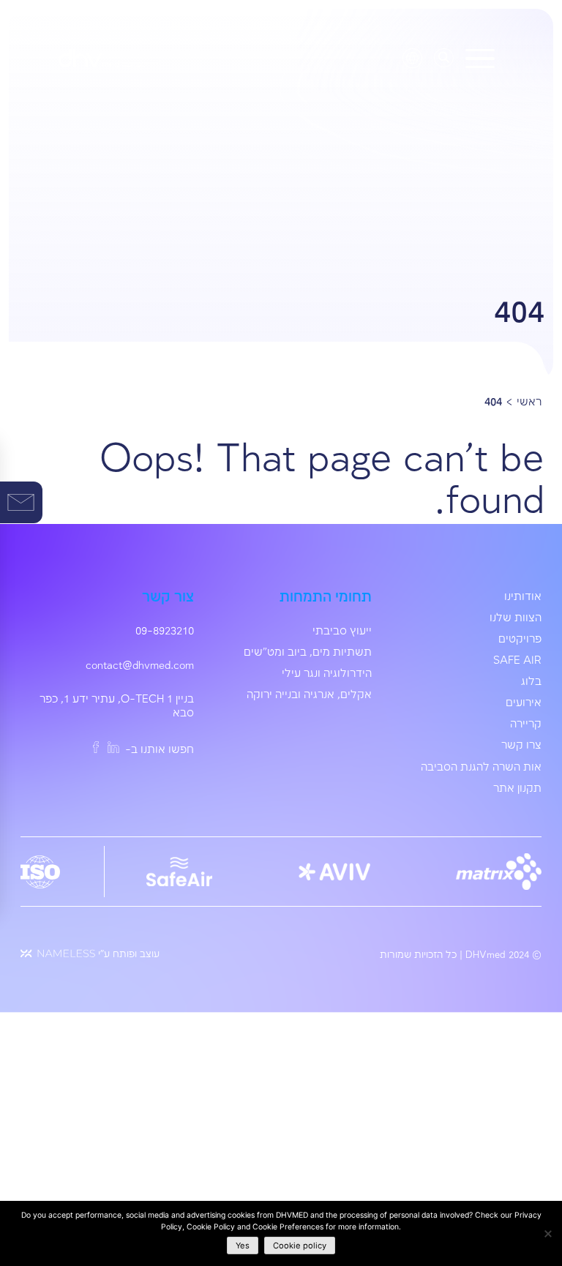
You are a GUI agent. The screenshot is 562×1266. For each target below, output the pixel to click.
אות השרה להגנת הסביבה (481, 768)
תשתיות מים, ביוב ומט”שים (308, 653)
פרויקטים (520, 639)
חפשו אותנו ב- (158, 750)
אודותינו (523, 597)
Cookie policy (299, 1245)
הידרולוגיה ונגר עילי (327, 674)
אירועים (524, 703)
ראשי (529, 402)
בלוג (531, 682)
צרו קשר (521, 746)
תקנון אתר (517, 789)
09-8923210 (164, 631)
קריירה (526, 724)
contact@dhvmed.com (140, 666)
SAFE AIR (517, 661)
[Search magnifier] (443, 57)
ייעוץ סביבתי (342, 631)
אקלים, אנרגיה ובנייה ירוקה (309, 695)
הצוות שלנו (516, 618)
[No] (547, 1233)
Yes (243, 1245)
